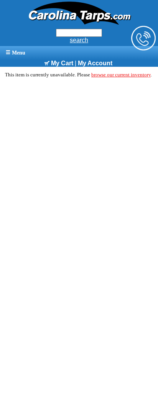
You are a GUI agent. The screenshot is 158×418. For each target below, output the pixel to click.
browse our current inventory (121, 75)
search (79, 40)
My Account (95, 63)
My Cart (61, 63)
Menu (17, 53)
